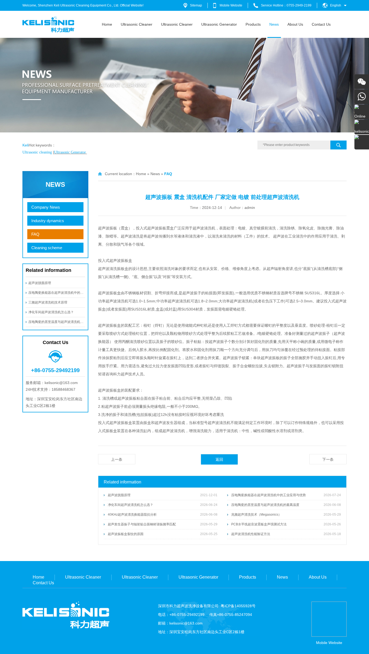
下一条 (328, 459)
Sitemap (196, 5)
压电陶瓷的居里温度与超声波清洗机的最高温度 (62, 322)
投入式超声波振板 (151, 228)
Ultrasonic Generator (219, 24)
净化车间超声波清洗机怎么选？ (51, 312)
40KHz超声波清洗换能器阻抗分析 (132, 514)
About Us (295, 24)
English (335, 5)
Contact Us (321, 24)
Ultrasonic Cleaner (136, 24)
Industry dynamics (47, 220)
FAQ (35, 234)
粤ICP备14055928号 (238, 606)
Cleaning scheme (46, 247)
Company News (45, 207)
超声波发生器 (166, 423)
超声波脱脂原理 (39, 283)
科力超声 (120, 374)
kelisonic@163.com (186, 623)
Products (253, 24)
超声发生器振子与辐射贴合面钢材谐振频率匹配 (142, 524)
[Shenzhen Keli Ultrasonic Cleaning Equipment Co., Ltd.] (48, 31)
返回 (219, 459)
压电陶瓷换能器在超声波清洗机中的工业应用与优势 (65, 293)
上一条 (116, 459)
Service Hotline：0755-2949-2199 (286, 5)
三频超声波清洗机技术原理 (47, 302)
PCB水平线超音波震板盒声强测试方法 (259, 524)
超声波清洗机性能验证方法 (250, 534)
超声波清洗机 (204, 228)
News (274, 24)
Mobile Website (231, 5)
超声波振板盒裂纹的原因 (125, 534)
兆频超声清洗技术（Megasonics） (256, 514)
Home (107, 24)
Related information (48, 270)
